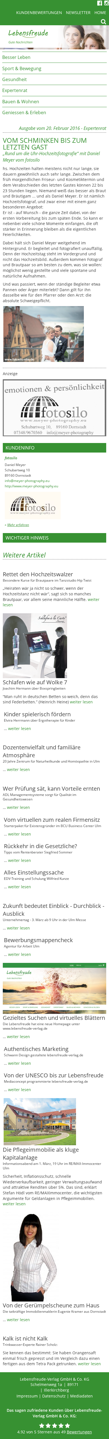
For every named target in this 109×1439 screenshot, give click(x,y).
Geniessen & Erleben (24, 112)
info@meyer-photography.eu (27, 480)
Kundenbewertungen (39, 12)
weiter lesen (81, 701)
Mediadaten (81, 1396)
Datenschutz (54, 1396)
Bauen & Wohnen (20, 101)
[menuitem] (54, 57)
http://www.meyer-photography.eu (31, 486)
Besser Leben (16, 57)
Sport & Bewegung (21, 68)
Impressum (27, 1396)
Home (100, 12)
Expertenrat (14, 90)
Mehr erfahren (18, 524)
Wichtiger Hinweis (27, 538)
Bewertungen (79, 1432)
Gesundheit (14, 79)
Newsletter (78, 12)
